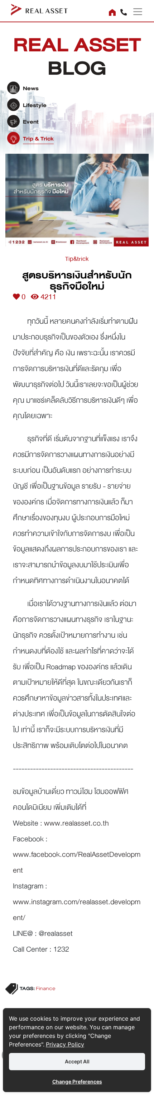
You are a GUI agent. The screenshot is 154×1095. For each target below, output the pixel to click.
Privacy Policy (65, 1044)
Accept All (77, 1061)
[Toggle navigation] (135, 11)
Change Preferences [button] (77, 1081)
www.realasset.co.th (76, 823)
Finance (46, 988)
